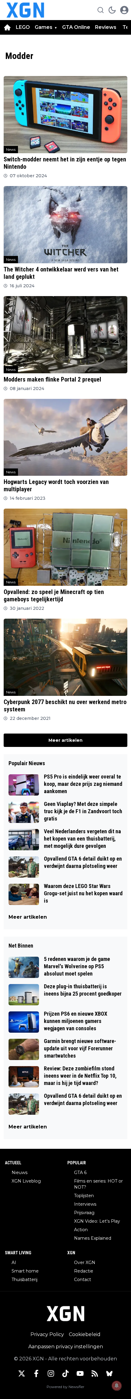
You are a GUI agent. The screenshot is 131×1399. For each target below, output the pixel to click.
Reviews (106, 27)
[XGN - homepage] (25, 10)
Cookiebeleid (85, 1334)
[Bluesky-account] (109, 1373)
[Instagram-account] (51, 1373)
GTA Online (76, 27)
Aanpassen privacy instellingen (65, 1346)
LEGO (23, 27)
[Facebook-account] (36, 1373)
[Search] (100, 10)
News (11, 149)
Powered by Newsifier (65, 1386)
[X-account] (21, 1373)
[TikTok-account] (65, 1373)
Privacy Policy (47, 1334)
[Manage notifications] (117, 1385)
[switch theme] (112, 10)
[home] (7, 27)
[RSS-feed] (94, 1373)
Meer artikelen (65, 740)
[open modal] (124, 10)
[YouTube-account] (80, 1373)
